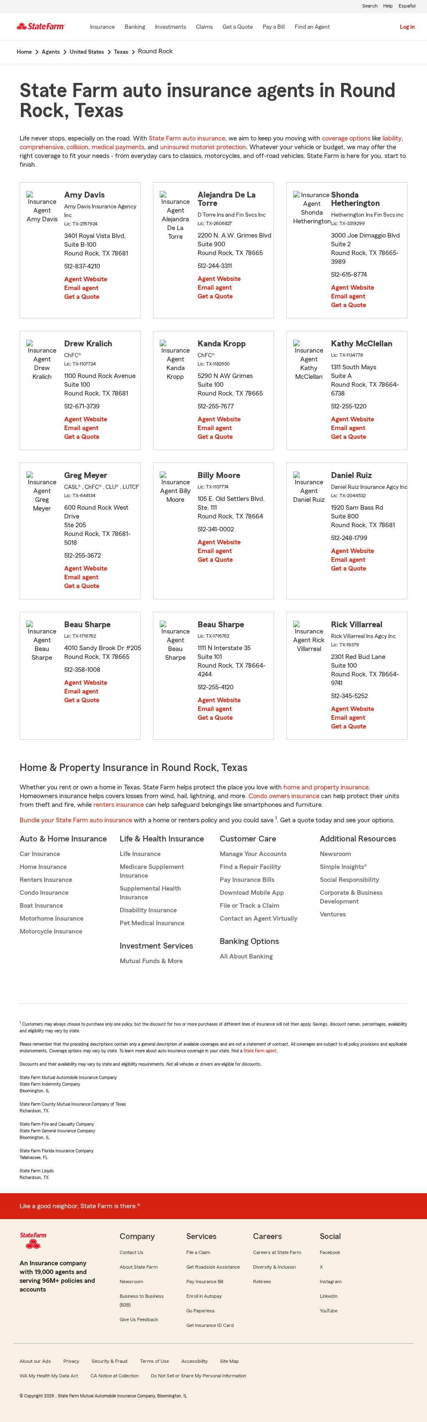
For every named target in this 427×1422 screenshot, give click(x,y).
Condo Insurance (44, 892)
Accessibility (194, 1361)
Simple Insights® (343, 867)
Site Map (229, 1361)
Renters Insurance (46, 879)
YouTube (328, 1310)
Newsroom (335, 854)
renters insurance (118, 804)
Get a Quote (81, 296)
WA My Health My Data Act (49, 1375)
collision (77, 147)
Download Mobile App (252, 892)
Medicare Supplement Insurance (152, 871)
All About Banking (246, 956)
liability (392, 138)
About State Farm (139, 1266)
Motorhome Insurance (51, 918)
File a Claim (198, 1252)
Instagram (331, 1281)
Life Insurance (140, 854)
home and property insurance (326, 787)
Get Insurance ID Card (210, 1325)
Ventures (333, 914)
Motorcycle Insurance (51, 931)
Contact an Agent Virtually (258, 918)
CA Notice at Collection (114, 1375)
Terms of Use (154, 1361)
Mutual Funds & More (151, 961)
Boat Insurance (41, 905)
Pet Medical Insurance (152, 923)
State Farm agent (260, 1050)
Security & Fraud (110, 1361)
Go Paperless (200, 1310)
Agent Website (85, 279)
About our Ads (35, 1361)
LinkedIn (328, 1296)
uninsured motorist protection (203, 147)
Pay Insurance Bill (204, 1281)
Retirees (262, 1281)
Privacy (71, 1361)
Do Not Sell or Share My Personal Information (198, 1375)
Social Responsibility (349, 879)
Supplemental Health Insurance (150, 893)
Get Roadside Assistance (213, 1266)
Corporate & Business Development (351, 897)
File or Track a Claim (249, 905)
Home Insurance (43, 867)
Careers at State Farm (277, 1252)
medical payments (118, 147)
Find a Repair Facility (250, 867)
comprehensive (41, 147)
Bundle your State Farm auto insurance (76, 820)
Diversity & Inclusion (274, 1266)
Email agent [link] (81, 288)
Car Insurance (40, 854)
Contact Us (131, 1252)
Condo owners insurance (284, 796)
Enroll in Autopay (204, 1296)
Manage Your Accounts (253, 854)
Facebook (330, 1252)
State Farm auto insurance (187, 138)
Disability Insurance (148, 910)
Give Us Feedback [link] (139, 1319)
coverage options (346, 138)
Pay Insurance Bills (247, 879)
